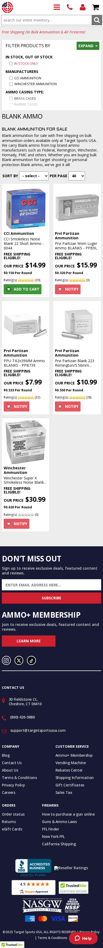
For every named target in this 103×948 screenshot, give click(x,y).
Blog (6, 755)
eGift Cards (12, 829)
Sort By (10, 175)
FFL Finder (50, 829)
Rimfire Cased (26, 104)
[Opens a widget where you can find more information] (83, 938)
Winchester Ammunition (35, 84)
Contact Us (12, 762)
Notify (71, 289)
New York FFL (53, 836)
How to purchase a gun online (68, 814)
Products (56, 7)
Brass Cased (25, 98)
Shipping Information (74, 777)
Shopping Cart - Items (95, 7)
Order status (13, 814)
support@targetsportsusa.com (38, 730)
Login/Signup (82, 7)
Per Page (58, 175)
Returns (9, 821)
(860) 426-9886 (69, 7)
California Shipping (59, 843)
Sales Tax (63, 792)
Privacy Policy (13, 784)
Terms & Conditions (19, 777)
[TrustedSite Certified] (73, 887)
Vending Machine (70, 762)
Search (97, 20)
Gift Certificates (69, 784)
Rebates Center (69, 770)
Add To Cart (26, 289)
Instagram (6, 660)
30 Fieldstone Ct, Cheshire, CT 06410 (25, 701)
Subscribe (51, 597)
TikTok (31, 660)
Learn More (29, 640)
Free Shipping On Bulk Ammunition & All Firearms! (43, 32)
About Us (10, 770)
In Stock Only (26, 63)
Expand (85, 45)
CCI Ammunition (27, 78)
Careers (8, 792)
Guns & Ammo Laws (59, 821)
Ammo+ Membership (73, 755)
